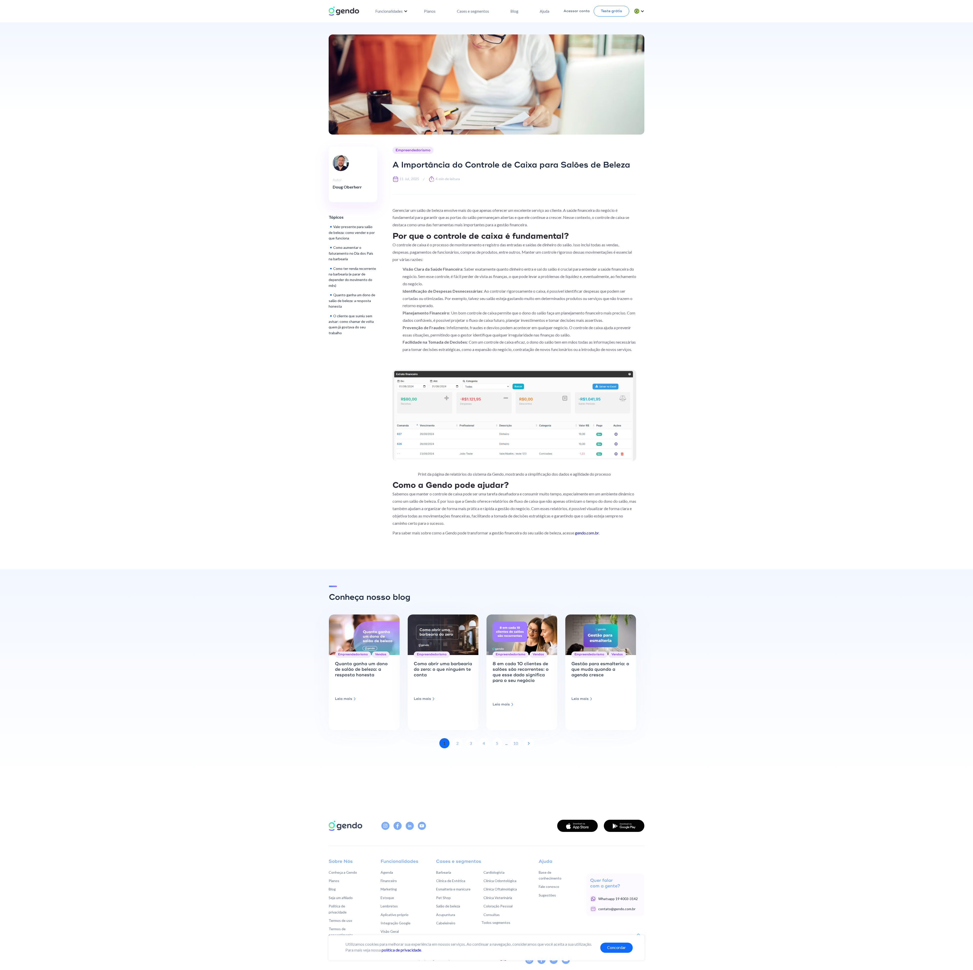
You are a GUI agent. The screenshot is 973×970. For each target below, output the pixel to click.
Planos (430, 11)
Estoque (387, 898)
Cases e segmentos (473, 11)
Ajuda (544, 11)
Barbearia (443, 872)
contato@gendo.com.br (616, 909)
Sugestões (547, 895)
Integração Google (395, 923)
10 (515, 743)
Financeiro (389, 881)
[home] (344, 11)
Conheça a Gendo (343, 872)
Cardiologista (493, 872)
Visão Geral (390, 931)
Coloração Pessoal (498, 906)
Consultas (491, 914)
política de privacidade (401, 949)
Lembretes (389, 906)
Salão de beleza (448, 906)
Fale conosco (549, 886)
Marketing (389, 889)
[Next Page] (529, 743)
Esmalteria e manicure (453, 889)
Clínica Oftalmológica (500, 889)
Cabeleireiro (445, 923)
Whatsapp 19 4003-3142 (618, 899)
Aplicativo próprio (394, 914)
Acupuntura (445, 914)
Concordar (616, 947)
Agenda (387, 872)
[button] (391, 11)
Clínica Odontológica (499, 881)
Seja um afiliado (341, 898)
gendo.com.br (586, 532)
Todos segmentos (495, 922)
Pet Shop (443, 898)
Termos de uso (340, 920)
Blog (514, 11)
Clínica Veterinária (497, 898)
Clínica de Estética (450, 881)
